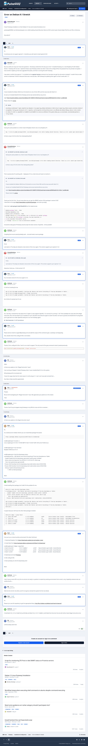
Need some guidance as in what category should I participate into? (27, 705)
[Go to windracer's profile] (5, 124)
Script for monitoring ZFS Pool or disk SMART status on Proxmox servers (29, 661)
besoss (6, 707)
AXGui (8, 726)
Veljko (6, 692)
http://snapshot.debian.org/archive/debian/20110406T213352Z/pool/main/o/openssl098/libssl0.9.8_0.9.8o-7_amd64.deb (37, 98)
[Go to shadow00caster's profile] (5, 22)
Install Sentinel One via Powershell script (18, 720)
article (14, 101)
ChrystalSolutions (11, 146)
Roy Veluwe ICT (8, 662)
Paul (8, 387)
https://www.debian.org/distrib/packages (26, 202)
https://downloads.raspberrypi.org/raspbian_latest (30, 540)
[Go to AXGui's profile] (5, 726)
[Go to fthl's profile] (5, 360)
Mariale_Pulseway (11, 682)
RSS (17, 743)
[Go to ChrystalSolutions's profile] (5, 147)
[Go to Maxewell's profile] (5, 711)
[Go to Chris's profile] (5, 47)
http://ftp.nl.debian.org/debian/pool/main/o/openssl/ (48, 603)
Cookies (12, 743)
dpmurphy (9, 62)
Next (9, 43)
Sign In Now (64, 642)
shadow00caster (11, 21)
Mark (8, 425)
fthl (8, 360)
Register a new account (23, 642)
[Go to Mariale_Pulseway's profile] (5, 682)
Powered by (78, 743)
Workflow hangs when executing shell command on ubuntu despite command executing (35, 690)
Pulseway (18, 555)
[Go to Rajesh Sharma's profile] (5, 696)
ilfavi (79, 628)
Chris (8, 47)
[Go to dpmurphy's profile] (5, 63)
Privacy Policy (6, 743)
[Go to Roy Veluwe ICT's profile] (5, 667)
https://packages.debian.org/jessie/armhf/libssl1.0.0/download (29, 543)
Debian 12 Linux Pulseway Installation (17, 675)
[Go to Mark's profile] (5, 426)
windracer (9, 123)
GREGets (7, 677)
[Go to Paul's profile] (5, 388)
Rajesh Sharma (10, 696)
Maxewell (9, 711)
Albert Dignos (8, 721)
